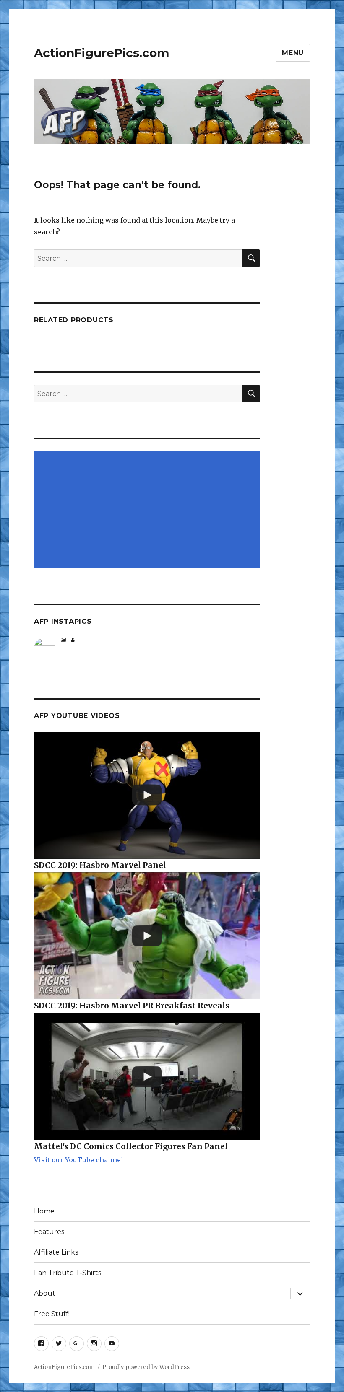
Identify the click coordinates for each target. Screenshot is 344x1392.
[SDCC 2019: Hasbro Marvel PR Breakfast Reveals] (147, 935)
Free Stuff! (52, 1314)
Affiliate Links (56, 1252)
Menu (293, 53)
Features (49, 1232)
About (44, 1293)
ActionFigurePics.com (101, 53)
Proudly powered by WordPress (146, 1367)
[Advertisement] (149, 510)
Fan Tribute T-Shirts (67, 1273)
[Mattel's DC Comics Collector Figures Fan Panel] (147, 1076)
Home (44, 1211)
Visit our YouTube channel (78, 1160)
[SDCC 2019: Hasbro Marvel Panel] (147, 795)
